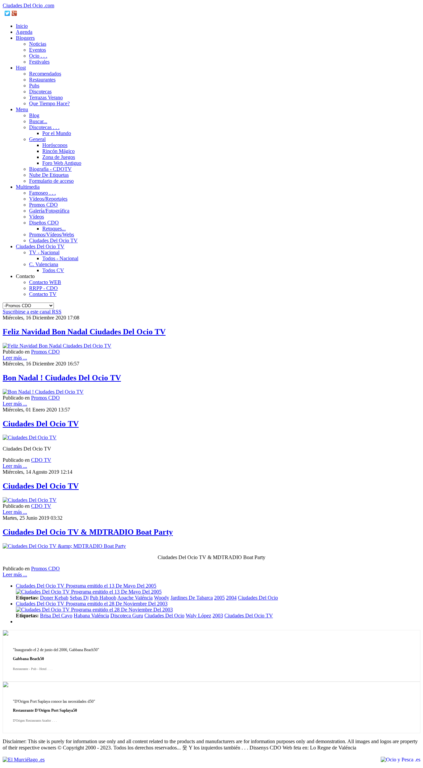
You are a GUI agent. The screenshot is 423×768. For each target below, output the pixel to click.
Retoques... (54, 228)
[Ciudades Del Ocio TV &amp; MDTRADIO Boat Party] (64, 546)
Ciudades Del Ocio (258, 597)
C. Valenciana (43, 264)
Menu (22, 109)
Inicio (22, 26)
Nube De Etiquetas (49, 175)
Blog (34, 115)
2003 (217, 615)
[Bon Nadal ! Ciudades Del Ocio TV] (43, 392)
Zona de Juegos (58, 157)
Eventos (37, 50)
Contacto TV (43, 294)
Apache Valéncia (135, 597)
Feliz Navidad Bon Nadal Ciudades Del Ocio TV (84, 331)
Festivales (39, 62)
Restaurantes (42, 79)
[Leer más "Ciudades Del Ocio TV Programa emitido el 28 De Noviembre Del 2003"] (94, 609)
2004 (231, 597)
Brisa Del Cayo (56, 615)
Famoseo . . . (42, 193)
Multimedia (28, 187)
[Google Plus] (14, 13)
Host (21, 68)
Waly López (198, 615)
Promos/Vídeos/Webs (51, 234)
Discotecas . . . (44, 127)
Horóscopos (54, 145)
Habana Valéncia (91, 615)
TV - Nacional (44, 252)
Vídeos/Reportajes (48, 199)
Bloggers (25, 38)
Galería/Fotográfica (49, 211)
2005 (219, 597)
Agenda (24, 32)
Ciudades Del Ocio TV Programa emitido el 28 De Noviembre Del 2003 (92, 603)
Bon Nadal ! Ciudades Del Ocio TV (62, 377)
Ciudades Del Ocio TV (53, 240)
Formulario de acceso (51, 181)
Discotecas (40, 91)
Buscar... (38, 121)
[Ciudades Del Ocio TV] (30, 437)
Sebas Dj (79, 597)
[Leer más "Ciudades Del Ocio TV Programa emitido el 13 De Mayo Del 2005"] (89, 592)
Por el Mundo (56, 133)
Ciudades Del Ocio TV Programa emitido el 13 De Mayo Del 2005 (86, 586)
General (37, 139)
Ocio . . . (38, 56)
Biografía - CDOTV (50, 169)
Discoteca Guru (126, 615)
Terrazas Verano (46, 97)
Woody (161, 597)
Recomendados (45, 73)
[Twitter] (7, 13)
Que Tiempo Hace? (49, 103)
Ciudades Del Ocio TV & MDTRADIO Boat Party (88, 532)
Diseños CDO (44, 222)
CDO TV (41, 460)
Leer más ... (15, 357)
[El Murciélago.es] (24, 759)
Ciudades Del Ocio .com (28, 5)
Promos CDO (43, 205)
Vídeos (36, 216)
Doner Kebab (54, 597)
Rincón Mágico (58, 151)
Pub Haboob (103, 597)
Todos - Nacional (60, 258)
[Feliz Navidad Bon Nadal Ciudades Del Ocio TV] (57, 346)
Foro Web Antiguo (61, 163)
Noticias (37, 44)
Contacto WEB (45, 282)
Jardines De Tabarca (192, 597)
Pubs (34, 85)
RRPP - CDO (43, 288)
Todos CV (53, 270)
